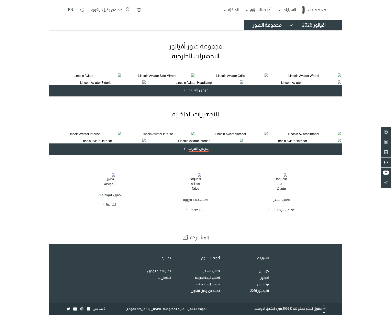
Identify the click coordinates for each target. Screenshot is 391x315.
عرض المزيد (198, 90)
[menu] (287, 25)
